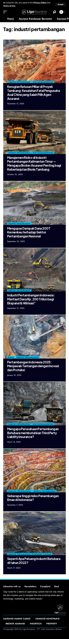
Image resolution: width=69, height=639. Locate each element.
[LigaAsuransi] (34, 12)
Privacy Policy (40, 3)
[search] (54, 12)
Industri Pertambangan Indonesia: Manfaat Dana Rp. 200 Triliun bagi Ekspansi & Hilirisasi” (31, 299)
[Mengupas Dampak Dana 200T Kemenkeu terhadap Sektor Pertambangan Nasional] (34, 203)
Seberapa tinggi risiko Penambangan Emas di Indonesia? (33, 498)
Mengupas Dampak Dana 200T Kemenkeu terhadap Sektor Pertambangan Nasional (28, 232)
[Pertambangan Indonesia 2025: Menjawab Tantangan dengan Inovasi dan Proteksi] (34, 337)
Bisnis (11, 357)
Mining (47, 554)
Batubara (37, 554)
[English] (2, 18)
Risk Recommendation (43, 82)
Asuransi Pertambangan (19, 491)
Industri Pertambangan (19, 82)
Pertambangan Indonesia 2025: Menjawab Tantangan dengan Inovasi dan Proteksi (33, 366)
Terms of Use (9, 6)
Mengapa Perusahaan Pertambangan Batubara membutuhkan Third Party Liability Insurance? (33, 433)
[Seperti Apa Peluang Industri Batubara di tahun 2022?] (34, 533)
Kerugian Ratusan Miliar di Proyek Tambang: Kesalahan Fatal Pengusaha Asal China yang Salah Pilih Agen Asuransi (33, 92)
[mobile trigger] (6, 12)
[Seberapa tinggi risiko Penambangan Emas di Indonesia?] (34, 470)
